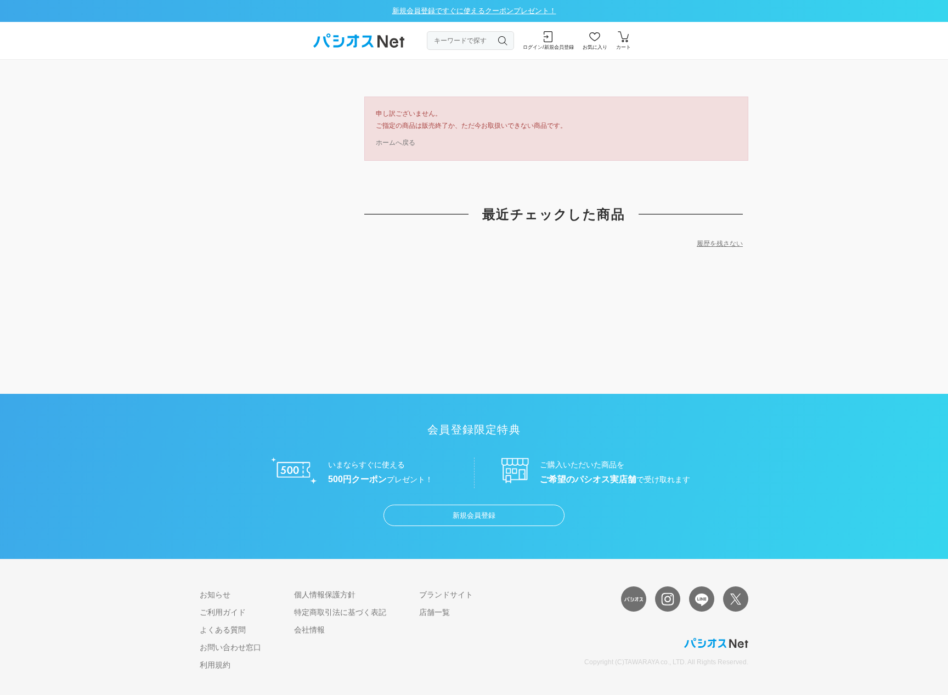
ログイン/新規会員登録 (548, 47)
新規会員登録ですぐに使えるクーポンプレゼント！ (474, 11)
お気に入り (595, 47)
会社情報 (309, 629)
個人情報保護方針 (325, 594)
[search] (503, 40)
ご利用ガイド (223, 612)
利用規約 (215, 664)
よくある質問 (223, 629)
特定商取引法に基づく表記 (340, 612)
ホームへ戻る (395, 142)
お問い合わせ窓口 (230, 647)
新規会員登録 (474, 515)
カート (623, 47)
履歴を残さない (720, 243)
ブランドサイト (446, 594)
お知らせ (215, 594)
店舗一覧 (434, 612)
